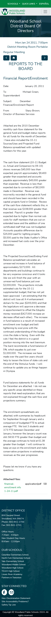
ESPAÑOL (44, 3)
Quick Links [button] (29, 3)
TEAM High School (11, 571)
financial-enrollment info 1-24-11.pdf (12, 487)
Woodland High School (12, 567)
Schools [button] (12, 3)
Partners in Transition (11, 577)
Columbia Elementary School (15, 554)
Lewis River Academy (12, 574)
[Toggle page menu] (45, 12)
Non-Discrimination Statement (16, 598)
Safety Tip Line (9, 604)
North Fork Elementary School (16, 558)
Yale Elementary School (13, 561)
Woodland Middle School (14, 564)
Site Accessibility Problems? (15, 601)
